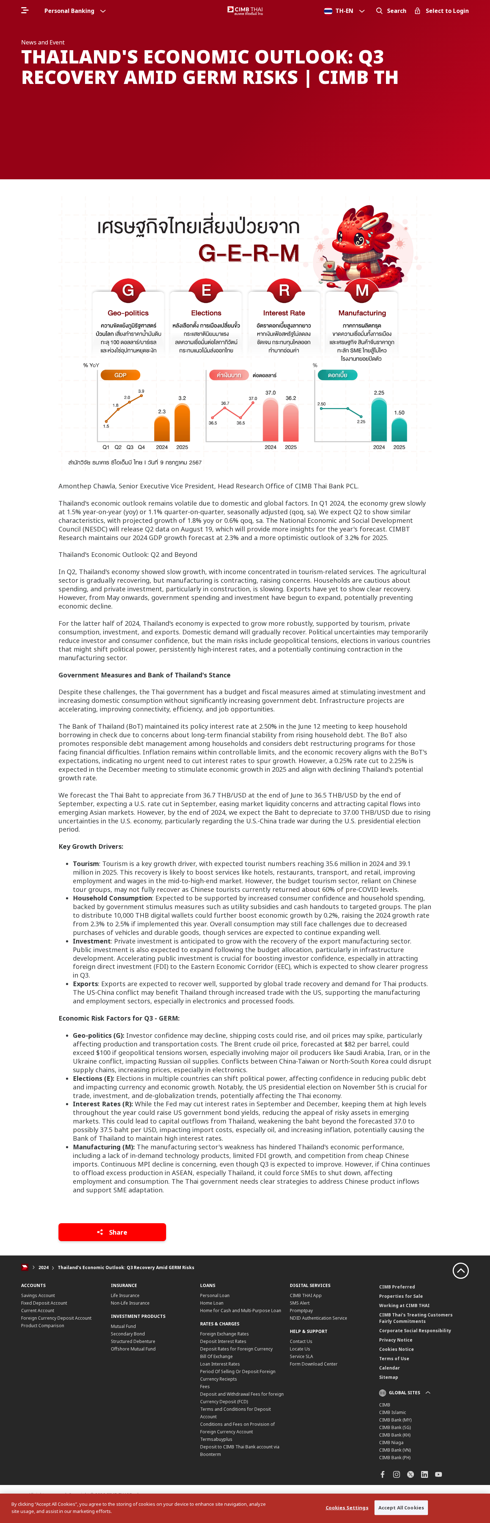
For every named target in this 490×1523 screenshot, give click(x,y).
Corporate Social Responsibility (415, 1331)
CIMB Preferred (397, 1287)
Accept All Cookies (401, 1507)
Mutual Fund (123, 1326)
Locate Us (300, 1349)
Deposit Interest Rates (223, 1341)
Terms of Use (394, 1359)
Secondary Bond (128, 1334)
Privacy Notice (396, 1340)
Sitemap (388, 1377)
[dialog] (245, 1508)
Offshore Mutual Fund (133, 1349)
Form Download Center (314, 1364)
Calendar (389, 1368)
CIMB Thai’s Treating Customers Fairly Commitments (416, 1318)
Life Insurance (125, 1295)
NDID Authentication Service (318, 1318)
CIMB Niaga (391, 1442)
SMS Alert (300, 1303)
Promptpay (301, 1310)
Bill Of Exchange (216, 1356)
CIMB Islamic (392, 1412)
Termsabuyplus (216, 1439)
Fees (205, 1387)
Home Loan (211, 1303)
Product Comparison (42, 1326)
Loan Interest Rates (220, 1364)
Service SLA (301, 1356)
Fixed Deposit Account (44, 1303)
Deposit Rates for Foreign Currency (236, 1349)
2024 (43, 1267)
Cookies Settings (347, 1507)
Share (117, 1232)
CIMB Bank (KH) (394, 1435)
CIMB (384, 1405)
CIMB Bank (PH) (394, 1458)
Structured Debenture (133, 1341)
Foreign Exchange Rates (224, 1334)
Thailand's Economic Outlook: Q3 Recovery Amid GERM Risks (126, 1267)
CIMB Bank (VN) (395, 1450)
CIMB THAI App (306, 1295)
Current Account (37, 1310)
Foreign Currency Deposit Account (56, 1318)
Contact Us (301, 1341)
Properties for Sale (401, 1296)
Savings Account (38, 1295)
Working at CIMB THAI (404, 1305)
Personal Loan (215, 1295)
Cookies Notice (396, 1349)
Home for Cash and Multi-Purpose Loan (240, 1310)
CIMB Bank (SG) (395, 1427)
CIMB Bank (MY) (395, 1420)
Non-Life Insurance (130, 1303)
